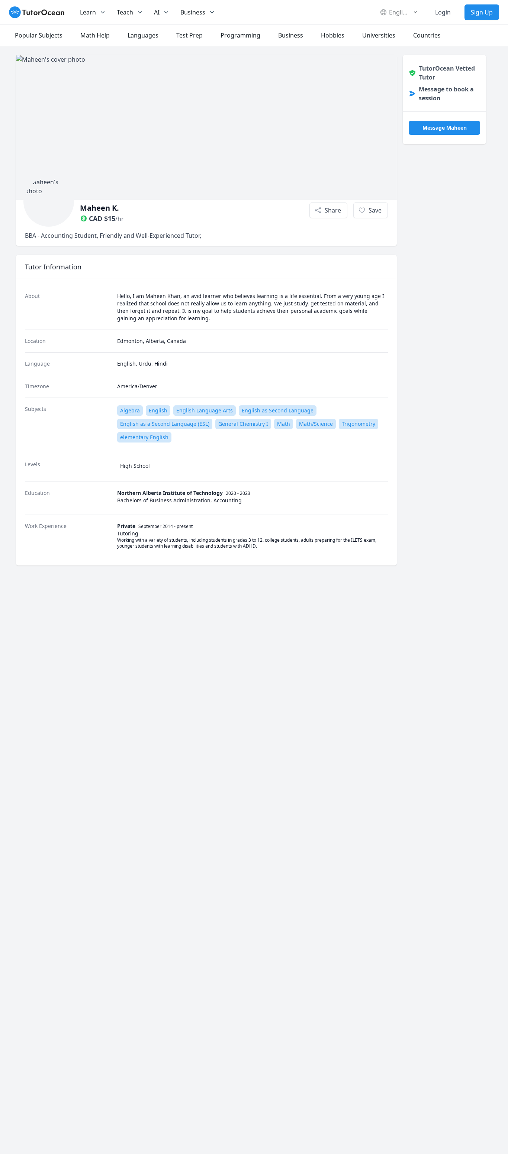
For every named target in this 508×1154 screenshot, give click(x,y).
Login (443, 12)
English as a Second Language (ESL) (164, 423)
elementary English (144, 437)
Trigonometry (358, 423)
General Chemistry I (243, 423)
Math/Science (316, 423)
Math (283, 423)
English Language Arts (204, 410)
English (158, 410)
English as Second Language (278, 410)
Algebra (130, 410)
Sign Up (482, 12)
